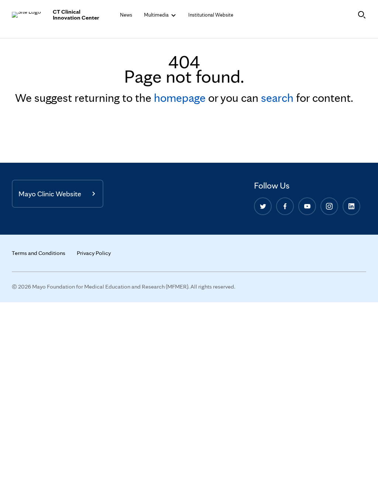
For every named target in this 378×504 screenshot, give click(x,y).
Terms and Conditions (38, 252)
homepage (180, 97)
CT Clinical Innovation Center (76, 15)
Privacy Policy (94, 252)
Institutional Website (210, 15)
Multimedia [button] (157, 15)
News (126, 15)
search (277, 97)
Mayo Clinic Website (49, 193)
